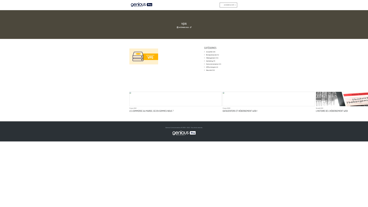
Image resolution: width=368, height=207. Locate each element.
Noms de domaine (212, 64)
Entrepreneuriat (211, 55)
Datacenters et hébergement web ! (240, 111)
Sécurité (209, 70)
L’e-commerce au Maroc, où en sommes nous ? (151, 111)
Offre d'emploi (211, 67)
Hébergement (210, 58)
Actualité (209, 52)
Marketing (209, 61)
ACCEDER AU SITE (229, 5)
